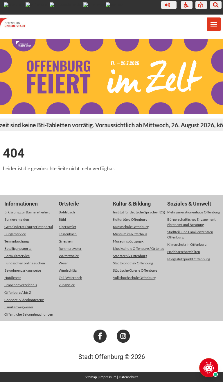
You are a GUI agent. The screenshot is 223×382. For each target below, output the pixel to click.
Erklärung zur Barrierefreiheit (27, 212)
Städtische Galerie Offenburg (135, 270)
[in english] (13, 4)
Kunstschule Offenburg (131, 226)
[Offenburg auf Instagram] (123, 341)
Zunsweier (67, 285)
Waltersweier (69, 256)
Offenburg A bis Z (17, 292)
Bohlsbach (67, 212)
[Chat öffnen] (208, 367)
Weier (63, 263)
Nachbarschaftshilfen (183, 252)
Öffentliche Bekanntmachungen (28, 314)
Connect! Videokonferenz (24, 300)
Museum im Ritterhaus (130, 234)
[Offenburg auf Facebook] (100, 341)
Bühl (62, 219)
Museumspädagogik (128, 241)
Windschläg (68, 270)
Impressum (107, 377)
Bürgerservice (15, 234)
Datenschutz (128, 377)
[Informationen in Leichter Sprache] (200, 5)
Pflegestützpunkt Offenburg (188, 259)
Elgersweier (67, 226)
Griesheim (66, 241)
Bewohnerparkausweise (22, 270)
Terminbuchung (16, 241)
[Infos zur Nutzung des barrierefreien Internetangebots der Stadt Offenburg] (186, 5)
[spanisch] (114, 4)
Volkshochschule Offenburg (134, 277)
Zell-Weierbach (70, 277)
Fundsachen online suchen (24, 263)
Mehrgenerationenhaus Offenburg (193, 212)
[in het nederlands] (65, 4)
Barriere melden (16, 219)
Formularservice (17, 256)
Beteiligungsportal (18, 248)
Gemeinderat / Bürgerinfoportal (28, 226)
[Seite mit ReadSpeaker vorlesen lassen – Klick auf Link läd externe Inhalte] (169, 5)
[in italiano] (93, 4)
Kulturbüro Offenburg (130, 219)
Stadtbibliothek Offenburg (133, 263)
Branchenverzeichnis (20, 285)
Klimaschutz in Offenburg (186, 244)
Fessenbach (68, 234)
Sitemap (91, 377)
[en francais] (36, 4)
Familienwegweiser (18, 307)
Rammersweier (70, 248)
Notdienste (12, 277)
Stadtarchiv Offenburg (130, 256)
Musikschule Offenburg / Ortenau (138, 248)
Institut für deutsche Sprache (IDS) (139, 212)
